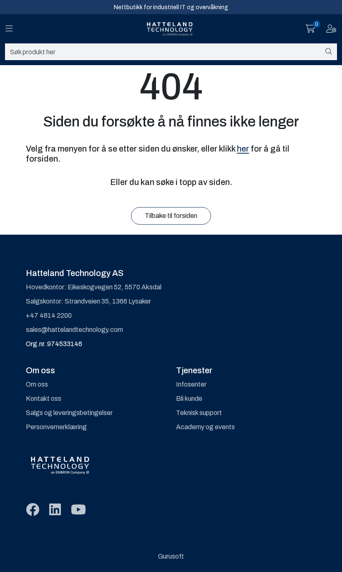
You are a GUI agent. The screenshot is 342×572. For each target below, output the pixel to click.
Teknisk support (199, 412)
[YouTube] (78, 510)
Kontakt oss (43, 398)
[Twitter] (32, 510)
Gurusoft (171, 556)
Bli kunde (189, 398)
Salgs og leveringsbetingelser (69, 412)
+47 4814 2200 (49, 315)
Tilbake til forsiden (171, 215)
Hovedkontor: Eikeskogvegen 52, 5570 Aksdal (93, 287)
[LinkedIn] (55, 510)
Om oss (37, 384)
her (243, 148)
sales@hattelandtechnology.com (74, 329)
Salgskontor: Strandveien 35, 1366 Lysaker (88, 301)
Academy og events (205, 426)
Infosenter (191, 384)
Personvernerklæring (56, 426)
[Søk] (328, 51)
